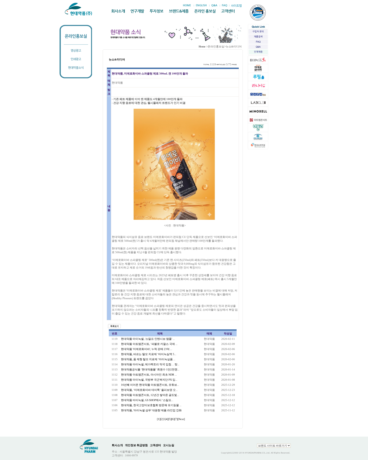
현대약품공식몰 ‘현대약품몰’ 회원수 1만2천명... (150, 369)
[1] (158, 419)
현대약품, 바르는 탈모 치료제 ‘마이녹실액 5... (148, 354)
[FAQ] (224, 5)
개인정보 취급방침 (136, 445)
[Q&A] (214, 5)
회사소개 (117, 445)
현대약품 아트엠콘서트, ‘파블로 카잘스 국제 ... (149, 344)
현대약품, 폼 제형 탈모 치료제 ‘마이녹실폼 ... (148, 359)
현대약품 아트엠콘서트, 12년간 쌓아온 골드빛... (150, 395)
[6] (172, 419)
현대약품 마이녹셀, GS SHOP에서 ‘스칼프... (147, 400)
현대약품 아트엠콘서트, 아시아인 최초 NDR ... (149, 374)
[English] (201, 5)
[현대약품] (79, 9)
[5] (169, 419)
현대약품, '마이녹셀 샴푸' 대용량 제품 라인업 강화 (151, 410)
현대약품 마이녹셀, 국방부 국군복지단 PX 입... (149, 379)
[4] (166, 419)
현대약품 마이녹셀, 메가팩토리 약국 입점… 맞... (150, 364)
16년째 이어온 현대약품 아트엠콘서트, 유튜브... (150, 384)
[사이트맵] (236, 5)
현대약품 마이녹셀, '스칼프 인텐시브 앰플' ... (148, 338)
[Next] (181, 419)
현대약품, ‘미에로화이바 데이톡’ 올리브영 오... (149, 389)
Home (202, 46)
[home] (188, 5)
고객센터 (155, 445)
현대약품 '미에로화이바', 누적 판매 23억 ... (146, 349)
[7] (176, 419)
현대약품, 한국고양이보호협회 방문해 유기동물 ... (151, 405)
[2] (161, 419)
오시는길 (168, 445)
